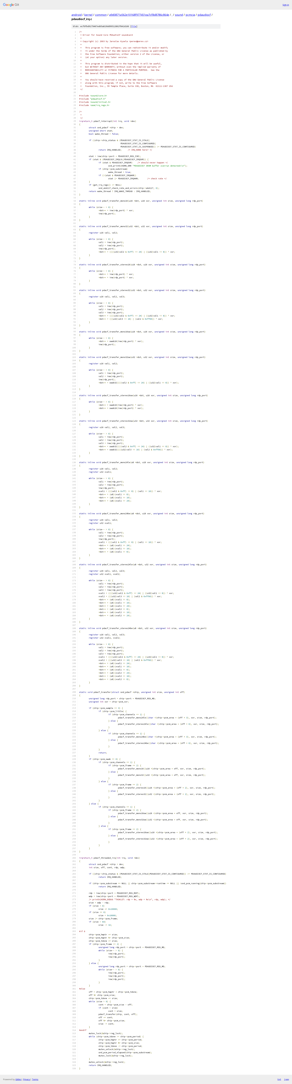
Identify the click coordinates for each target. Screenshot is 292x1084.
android (76, 15)
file (133, 26)
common (101, 15)
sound (179, 15)
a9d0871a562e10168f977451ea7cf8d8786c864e (139, 15)
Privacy (26, 1079)
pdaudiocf (204, 15)
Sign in (286, 4)
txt (279, 1079)
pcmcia (190, 15)
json (286, 1079)
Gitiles (18, 1079)
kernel (88, 15)
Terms (35, 1079)
